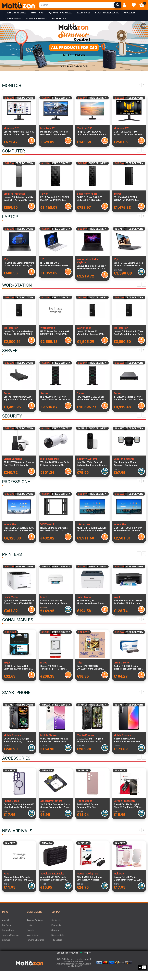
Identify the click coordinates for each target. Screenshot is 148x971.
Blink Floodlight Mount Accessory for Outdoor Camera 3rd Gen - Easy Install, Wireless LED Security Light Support (129, 463)
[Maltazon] (18, 4)
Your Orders (32, 935)
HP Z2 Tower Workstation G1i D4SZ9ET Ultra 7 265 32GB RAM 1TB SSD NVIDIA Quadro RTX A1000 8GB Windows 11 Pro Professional (55, 333)
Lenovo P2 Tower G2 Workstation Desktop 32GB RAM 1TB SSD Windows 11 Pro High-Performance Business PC (92, 333)
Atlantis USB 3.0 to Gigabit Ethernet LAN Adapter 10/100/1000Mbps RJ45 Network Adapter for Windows (92, 878)
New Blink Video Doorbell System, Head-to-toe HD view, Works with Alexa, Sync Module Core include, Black (92, 463)
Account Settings (35, 920)
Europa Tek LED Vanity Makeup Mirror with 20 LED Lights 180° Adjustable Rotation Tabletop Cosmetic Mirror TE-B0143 (128, 878)
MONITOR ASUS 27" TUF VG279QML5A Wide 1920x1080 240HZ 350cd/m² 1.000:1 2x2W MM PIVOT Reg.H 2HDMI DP (129, 133)
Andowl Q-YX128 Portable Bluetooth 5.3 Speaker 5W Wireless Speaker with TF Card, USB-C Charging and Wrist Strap (53, 878)
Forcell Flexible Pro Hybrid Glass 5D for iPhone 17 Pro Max (127, 806)
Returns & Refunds (35, 940)
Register (31, 930)
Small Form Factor (14, 193)
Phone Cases (11, 800)
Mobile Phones (12, 735)
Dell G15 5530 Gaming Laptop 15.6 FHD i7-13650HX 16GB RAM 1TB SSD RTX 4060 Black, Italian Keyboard (128, 264)
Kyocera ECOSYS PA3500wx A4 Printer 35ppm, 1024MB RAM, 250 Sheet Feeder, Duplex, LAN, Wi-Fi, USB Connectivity (19, 602)
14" (42, 259)
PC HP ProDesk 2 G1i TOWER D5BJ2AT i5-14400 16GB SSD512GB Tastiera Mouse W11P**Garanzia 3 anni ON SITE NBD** (54, 198)
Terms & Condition (10, 935)
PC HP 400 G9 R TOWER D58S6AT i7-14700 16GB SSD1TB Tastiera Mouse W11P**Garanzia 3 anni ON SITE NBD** (127, 198)
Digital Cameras (13, 458)
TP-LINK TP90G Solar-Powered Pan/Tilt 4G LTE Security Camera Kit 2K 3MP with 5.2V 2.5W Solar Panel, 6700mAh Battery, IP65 (19, 463)
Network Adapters (87, 873)
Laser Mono (11, 597)
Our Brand (6, 925)
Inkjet (43, 597)
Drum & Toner (122, 662)
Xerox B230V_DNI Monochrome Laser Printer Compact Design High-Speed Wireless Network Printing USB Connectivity (92, 602)
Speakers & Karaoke (52, 873)
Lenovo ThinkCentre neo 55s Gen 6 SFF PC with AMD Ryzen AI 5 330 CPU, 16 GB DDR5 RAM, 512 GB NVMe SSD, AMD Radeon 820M (19, 198)
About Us (6, 920)
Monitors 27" (47, 128)
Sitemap (6, 940)
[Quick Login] (125, 5)
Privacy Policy (8, 930)
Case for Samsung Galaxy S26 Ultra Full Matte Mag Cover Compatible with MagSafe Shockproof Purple (19, 806)
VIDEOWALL (47, 524)
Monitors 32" (11, 128)
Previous (139, 85)
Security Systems (87, 458)
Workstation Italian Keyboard (88, 261)
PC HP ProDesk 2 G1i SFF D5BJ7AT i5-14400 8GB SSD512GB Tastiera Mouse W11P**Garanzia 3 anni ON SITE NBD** (90, 198)
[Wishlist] (133, 5)
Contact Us (56, 920)
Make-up (119, 873)
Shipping (55, 930)
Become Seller (58, 935)
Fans (6, 873)
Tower (44, 193)
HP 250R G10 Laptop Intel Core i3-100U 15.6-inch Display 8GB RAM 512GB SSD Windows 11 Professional (19, 264)
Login (29, 925)
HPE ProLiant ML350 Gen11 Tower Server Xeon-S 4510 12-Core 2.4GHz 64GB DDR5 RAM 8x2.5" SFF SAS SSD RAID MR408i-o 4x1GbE (92, 398)
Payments (56, 925)
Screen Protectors (51, 800)
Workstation (11, 327)
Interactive (10, 524)
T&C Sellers (56, 940)
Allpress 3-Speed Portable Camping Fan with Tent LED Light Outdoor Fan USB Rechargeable (17, 878)
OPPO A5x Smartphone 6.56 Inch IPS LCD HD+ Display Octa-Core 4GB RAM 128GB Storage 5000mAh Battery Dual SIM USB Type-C (54, 740)
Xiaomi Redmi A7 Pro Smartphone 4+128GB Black (128, 740)
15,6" (6, 259)
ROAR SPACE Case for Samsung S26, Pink (88, 805)
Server (7, 393)
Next (143, 85)
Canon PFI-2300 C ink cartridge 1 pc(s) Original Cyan (53, 667)
